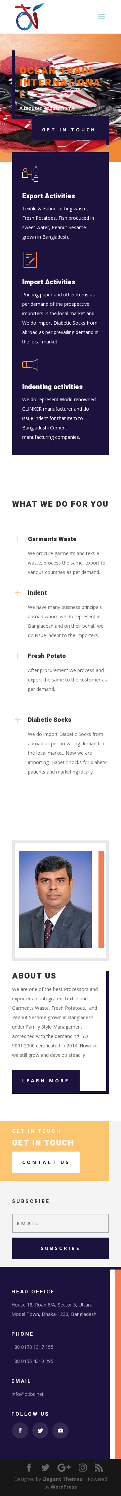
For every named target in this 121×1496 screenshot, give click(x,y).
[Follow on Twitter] (40, 1430)
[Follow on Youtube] (60, 1430)
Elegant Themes (62, 1479)
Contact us (46, 1162)
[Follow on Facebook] (20, 1430)
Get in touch (69, 129)
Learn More (46, 1080)
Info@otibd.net (27, 1394)
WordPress (64, 1487)
